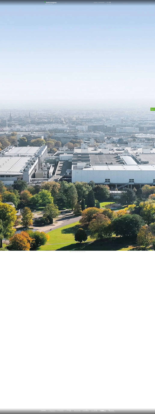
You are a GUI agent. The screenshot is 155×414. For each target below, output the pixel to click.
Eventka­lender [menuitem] (101, 2)
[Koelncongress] (50, 4)
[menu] (99, 2)
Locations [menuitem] (95, 2)
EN (110, 4)
